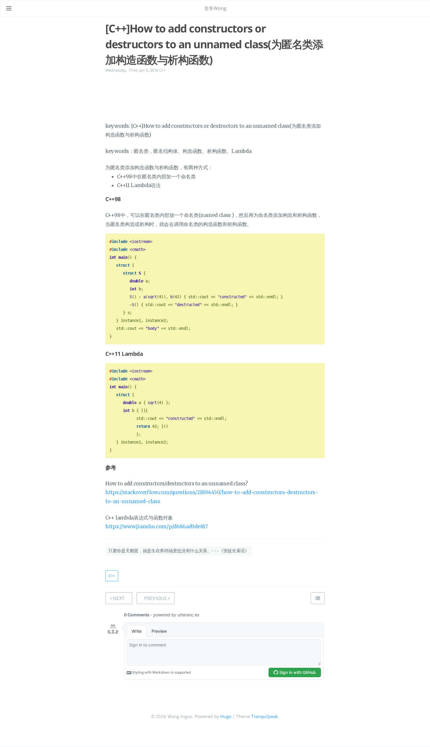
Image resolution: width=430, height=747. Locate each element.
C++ (162, 70)
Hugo (225, 716)
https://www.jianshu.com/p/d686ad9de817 (156, 526)
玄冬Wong (215, 8)
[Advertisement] (215, 96)
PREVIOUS (156, 598)
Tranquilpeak (264, 716)
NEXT (118, 598)
